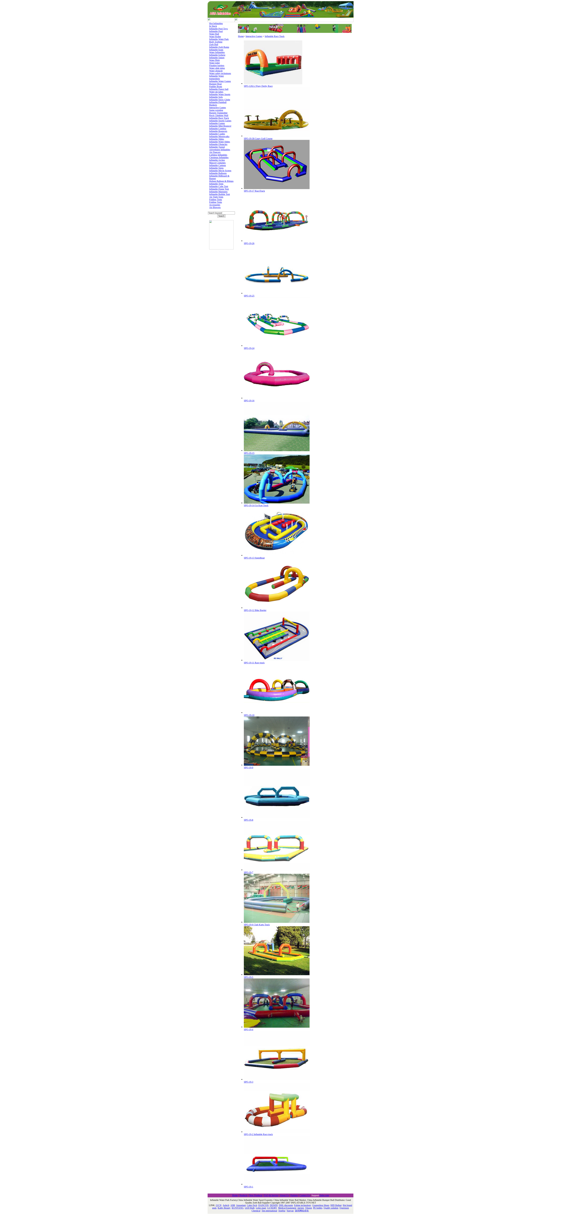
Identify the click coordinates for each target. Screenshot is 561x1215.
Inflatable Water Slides (219, 141)
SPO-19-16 (249, 400)
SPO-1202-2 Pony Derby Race (258, 86)
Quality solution (331, 1208)
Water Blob (214, 60)
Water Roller (215, 36)
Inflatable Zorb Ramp (219, 47)
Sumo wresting (216, 110)
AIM (232, 1205)
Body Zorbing (215, 42)
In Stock (213, 26)
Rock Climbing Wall (218, 115)
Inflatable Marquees (218, 191)
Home (241, 36)
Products (243, 1195)
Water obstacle (216, 71)
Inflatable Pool (216, 31)
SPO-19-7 (248, 872)
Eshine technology (302, 1205)
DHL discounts (286, 1205)
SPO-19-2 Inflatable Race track (258, 1134)
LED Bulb (250, 1208)
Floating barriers (216, 65)
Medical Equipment (287, 1208)
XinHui (281, 1210)
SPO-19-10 (249, 715)
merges (300, 1208)
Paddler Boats (215, 86)
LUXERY (272, 1208)
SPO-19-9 (248, 767)
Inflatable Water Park (219, 39)
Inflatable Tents (216, 184)
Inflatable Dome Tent (219, 189)
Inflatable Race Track (219, 118)
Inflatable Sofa (216, 97)
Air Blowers (215, 207)
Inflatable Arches (217, 160)
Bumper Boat (215, 84)
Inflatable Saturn (216, 57)
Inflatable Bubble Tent (219, 194)
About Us (284, 1195)
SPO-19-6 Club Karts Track (257, 924)
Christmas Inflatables (218, 157)
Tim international (269, 1210)
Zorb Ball (213, 44)
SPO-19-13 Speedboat (254, 558)
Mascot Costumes (217, 162)
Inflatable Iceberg (217, 55)
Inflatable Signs (216, 168)
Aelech (226, 1205)
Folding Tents (215, 199)
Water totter (214, 63)
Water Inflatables (217, 52)
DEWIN (274, 1205)
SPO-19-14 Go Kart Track (256, 505)
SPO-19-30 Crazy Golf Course (258, 138)
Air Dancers (214, 152)
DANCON (263, 1205)
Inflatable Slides (216, 139)
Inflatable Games (217, 123)
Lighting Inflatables (218, 155)
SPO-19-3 (248, 1082)
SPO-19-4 (248, 1029)
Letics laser (261, 1208)
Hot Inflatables (216, 23)
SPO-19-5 (248, 977)
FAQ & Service (271, 1195)
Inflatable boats (216, 49)
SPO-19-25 (249, 296)
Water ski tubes (216, 92)
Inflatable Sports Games (220, 120)
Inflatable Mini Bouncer (220, 126)
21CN (218, 1205)
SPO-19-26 (249, 243)
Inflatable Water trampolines (216, 77)
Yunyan (290, 1210)
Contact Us (304, 1195)
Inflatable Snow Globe (219, 99)
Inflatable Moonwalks (219, 136)
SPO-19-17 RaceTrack (254, 191)
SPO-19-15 (249, 453)
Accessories (214, 205)
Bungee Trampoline (218, 113)
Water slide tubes (217, 68)
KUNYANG (238, 1208)
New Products (255, 1195)
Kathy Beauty (224, 1208)
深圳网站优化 (302, 1210)
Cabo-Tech (252, 1205)
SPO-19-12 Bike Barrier (255, 610)
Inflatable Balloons (218, 173)
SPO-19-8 (248, 820)
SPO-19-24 (249, 348)
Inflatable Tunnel (217, 147)
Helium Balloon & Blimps (221, 181)
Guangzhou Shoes (320, 1205)
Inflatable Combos (217, 128)
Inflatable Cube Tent (218, 186)
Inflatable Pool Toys (218, 28)
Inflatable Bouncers (218, 131)
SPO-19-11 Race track (254, 662)
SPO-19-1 (248, 1187)
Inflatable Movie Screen (220, 170)
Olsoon (308, 1208)
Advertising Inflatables (219, 149)
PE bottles (317, 1208)
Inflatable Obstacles (218, 144)
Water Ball (214, 34)
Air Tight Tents (216, 197)
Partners (294, 1195)
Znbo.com (324, 1195)
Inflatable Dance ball (218, 89)
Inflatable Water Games (220, 81)
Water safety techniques (220, 73)
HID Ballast (336, 1205)
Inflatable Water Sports (219, 94)
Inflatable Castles (217, 134)
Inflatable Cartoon (217, 165)
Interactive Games (217, 107)
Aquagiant (241, 1205)
